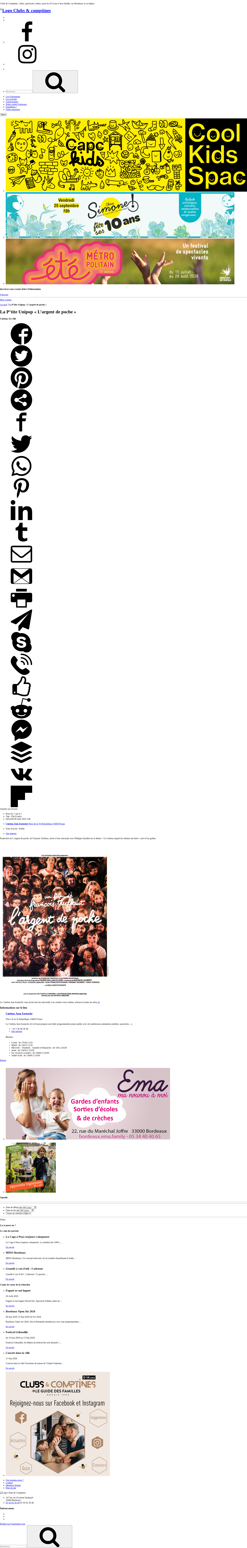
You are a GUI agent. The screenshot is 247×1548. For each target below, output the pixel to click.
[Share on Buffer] (21, 762)
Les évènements (13, 96)
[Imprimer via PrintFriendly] (21, 608)
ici (99, 1002)
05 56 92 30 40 (12, 1503)
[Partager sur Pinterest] (21, 388)
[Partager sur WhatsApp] (21, 476)
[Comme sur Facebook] (21, 696)
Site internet (11, 833)
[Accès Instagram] (27, 64)
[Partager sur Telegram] (21, 630)
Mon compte (5, 300)
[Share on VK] (21, 784)
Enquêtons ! (11, 107)
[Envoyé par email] (21, 564)
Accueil (3, 304)
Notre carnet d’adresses (16, 104)
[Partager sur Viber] (21, 674)
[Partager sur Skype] (21, 652)
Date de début (12, 1207)
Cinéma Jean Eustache (19, 1013)
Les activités (11, 99)
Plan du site (11, 1488)
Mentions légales (13, 1485)
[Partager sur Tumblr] (21, 542)
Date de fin (11, 1210)
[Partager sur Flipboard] (21, 806)
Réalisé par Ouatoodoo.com (12, 1524)
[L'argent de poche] (55, 997)
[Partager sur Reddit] (21, 718)
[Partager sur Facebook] (21, 344)
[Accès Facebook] (27, 42)
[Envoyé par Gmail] (21, 586)
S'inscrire (4, 294)
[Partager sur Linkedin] (21, 520)
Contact (9, 1483)
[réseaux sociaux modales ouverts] (21, 410)
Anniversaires (12, 102)
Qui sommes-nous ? (15, 1480)
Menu (3, 115)
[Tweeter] (21, 366)
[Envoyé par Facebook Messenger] (21, 740)
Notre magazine (13, 109)
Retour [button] (3, 1060)
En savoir (10, 1247)
